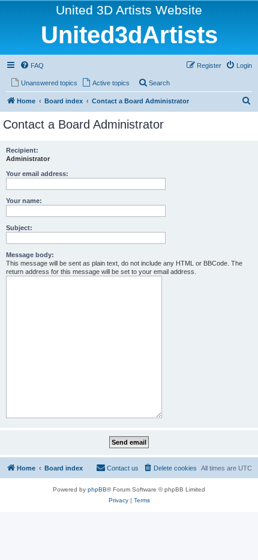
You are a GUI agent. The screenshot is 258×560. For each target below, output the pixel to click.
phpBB (97, 489)
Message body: (30, 254)
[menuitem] (32, 65)
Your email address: (37, 173)
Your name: (24, 200)
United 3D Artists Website (129, 10)
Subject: (19, 227)
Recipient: (22, 150)
